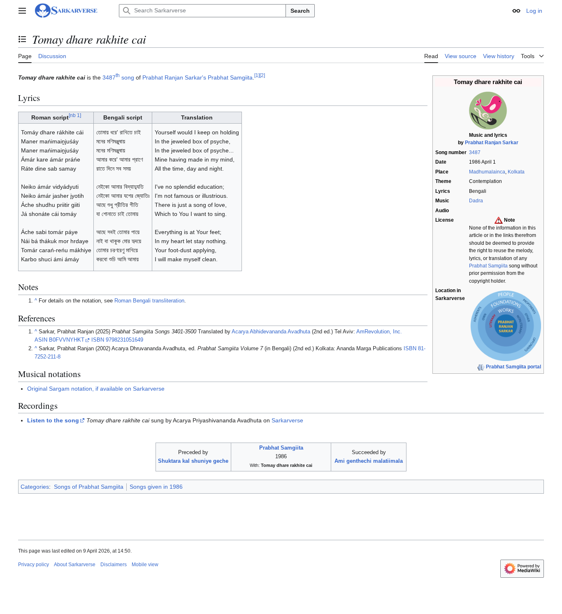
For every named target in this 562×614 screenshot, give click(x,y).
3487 (475, 152)
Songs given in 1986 (156, 486)
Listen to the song (53, 420)
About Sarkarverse (74, 564)
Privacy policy (33, 564)
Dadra (476, 201)
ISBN (97, 340)
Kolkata (516, 172)
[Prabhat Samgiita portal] (481, 367)
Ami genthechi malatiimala (368, 461)
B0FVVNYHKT (66, 340)
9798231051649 (124, 340)
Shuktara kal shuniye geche (193, 461)
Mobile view (145, 564)
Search (300, 10)
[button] (22, 10)
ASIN (41, 340)
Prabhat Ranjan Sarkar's (174, 77)
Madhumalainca (487, 172)
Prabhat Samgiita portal (513, 367)
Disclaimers (113, 564)
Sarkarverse (287, 420)
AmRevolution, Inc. (379, 332)
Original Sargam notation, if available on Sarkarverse (96, 388)
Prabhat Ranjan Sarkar (491, 142)
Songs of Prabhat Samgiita (88, 486)
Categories (35, 486)
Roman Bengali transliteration (149, 301)
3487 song (118, 77)
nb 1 (75, 115)
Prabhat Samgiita (488, 266)
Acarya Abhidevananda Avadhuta (271, 332)
